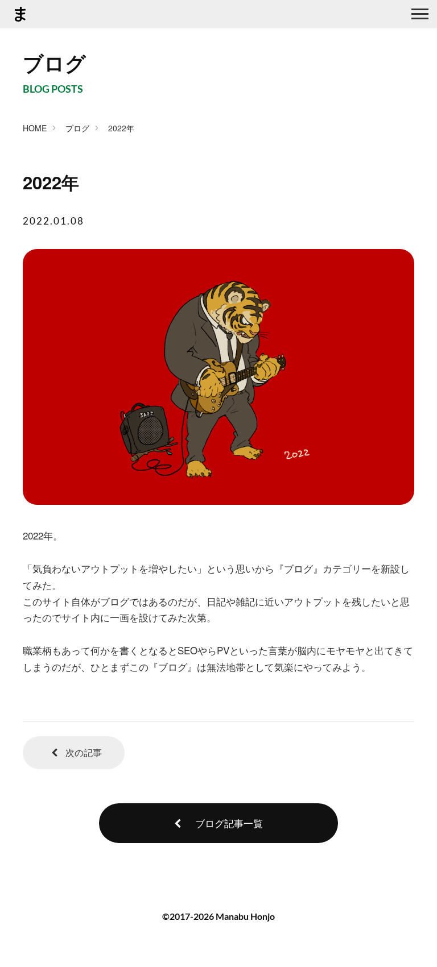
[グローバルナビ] (420, 14)
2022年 (121, 128)
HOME (35, 128)
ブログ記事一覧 (227, 823)
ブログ (77, 128)
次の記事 (82, 752)
